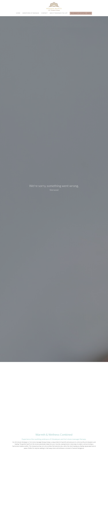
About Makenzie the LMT (59, 13)
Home (18, 13)
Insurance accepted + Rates (81, 13)
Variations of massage (30, 13)
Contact (44, 13)
